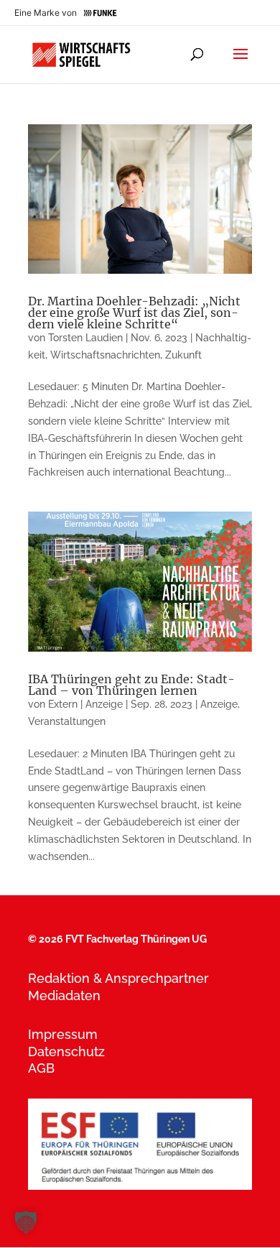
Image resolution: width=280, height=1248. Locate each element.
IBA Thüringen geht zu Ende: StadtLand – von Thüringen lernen (131, 685)
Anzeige (219, 704)
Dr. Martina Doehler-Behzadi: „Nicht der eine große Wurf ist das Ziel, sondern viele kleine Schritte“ (134, 312)
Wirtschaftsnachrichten (105, 355)
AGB (41, 1068)
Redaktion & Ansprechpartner (118, 978)
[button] (26, 1222)
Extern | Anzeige (85, 704)
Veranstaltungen (67, 721)
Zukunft (183, 355)
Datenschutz (66, 1051)
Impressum (63, 1034)
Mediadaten (64, 995)
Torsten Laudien (85, 337)
